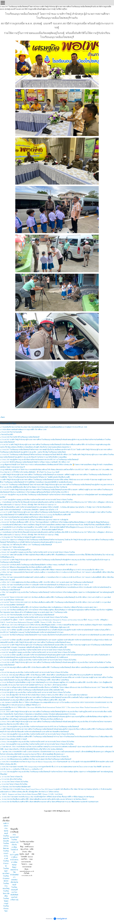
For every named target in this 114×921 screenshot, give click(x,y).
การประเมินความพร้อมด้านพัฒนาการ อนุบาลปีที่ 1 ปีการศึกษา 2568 (23, 429)
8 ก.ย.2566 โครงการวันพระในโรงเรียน (14, 784)
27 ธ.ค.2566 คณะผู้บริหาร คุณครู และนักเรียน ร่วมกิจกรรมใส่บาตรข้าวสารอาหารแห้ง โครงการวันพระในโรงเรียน (38, 660)
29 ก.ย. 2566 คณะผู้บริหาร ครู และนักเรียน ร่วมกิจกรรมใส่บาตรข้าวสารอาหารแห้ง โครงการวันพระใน (35, 756)
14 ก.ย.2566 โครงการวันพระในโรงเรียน (14, 781)
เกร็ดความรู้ (14, 900)
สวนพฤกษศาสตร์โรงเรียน (14, 837)
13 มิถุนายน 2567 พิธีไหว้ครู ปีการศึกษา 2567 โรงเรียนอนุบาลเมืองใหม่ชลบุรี (26, 544)
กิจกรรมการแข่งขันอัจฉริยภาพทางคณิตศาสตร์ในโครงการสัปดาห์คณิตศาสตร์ (27, 517)
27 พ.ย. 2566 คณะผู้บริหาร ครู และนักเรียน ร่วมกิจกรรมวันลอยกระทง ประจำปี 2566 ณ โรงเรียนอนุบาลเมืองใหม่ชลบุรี (40, 726)
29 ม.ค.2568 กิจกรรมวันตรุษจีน (11, 432)
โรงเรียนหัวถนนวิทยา (6, 908)
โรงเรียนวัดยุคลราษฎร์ (6, 901)
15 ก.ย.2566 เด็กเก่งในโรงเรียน (11, 779)
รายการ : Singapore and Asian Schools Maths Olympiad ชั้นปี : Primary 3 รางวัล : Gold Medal (31, 794)
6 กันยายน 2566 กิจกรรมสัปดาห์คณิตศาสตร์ (15, 786)
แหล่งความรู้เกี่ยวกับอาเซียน (14, 844)
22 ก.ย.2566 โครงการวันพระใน (12, 776)
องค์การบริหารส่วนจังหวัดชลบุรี (6, 828)
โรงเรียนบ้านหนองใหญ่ (6, 886)
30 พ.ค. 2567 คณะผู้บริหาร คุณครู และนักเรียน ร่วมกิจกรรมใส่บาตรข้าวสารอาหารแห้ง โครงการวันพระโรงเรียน (38, 552)
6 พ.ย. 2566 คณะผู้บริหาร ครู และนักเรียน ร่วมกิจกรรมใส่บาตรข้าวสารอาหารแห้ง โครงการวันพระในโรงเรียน (37, 744)
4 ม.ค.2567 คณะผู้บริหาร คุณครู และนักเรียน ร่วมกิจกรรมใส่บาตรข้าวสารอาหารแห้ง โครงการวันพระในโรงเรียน (38, 652)
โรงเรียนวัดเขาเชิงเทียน (6, 893)
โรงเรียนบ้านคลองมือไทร (6, 878)
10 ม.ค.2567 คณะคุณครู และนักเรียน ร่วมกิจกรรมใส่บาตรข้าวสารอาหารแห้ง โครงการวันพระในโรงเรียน (36, 650)
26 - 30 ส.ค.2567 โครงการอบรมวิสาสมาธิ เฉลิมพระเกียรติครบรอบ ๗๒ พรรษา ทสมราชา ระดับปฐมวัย (34, 519)
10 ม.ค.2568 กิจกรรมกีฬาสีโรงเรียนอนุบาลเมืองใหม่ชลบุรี (20, 437)
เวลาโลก (14, 892)
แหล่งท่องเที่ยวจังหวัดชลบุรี (14, 882)
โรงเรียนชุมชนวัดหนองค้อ (6, 838)
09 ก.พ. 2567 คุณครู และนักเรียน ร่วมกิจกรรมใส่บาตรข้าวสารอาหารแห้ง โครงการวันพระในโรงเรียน (34, 617)
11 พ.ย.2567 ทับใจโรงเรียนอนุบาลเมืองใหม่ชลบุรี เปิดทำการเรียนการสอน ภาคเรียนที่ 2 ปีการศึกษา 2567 (35, 462)
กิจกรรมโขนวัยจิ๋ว (7, 434)
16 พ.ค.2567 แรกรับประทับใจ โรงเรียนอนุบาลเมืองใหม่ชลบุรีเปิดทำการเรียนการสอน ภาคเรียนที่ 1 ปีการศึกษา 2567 (39, 565)
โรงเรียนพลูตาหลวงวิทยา (6, 871)
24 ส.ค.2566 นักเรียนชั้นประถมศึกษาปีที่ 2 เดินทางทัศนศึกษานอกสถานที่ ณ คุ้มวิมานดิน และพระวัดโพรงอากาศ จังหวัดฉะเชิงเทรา (44, 799)
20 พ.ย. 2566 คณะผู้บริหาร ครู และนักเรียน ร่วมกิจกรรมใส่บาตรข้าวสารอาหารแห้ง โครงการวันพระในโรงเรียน (37, 741)
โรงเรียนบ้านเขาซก (6, 863)
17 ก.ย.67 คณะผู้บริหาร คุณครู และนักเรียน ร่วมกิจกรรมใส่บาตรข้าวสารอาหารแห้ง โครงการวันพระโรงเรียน (37, 499)
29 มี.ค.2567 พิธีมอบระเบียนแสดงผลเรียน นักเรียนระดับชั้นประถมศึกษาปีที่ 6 (26, 567)
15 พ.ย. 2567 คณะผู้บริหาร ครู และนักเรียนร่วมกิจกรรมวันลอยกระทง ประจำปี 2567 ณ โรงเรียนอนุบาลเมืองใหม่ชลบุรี (39, 459)
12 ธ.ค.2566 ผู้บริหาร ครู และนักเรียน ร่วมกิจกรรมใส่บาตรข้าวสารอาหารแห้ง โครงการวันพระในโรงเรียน (36, 692)
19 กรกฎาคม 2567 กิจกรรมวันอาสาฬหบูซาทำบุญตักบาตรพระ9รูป (23, 537)
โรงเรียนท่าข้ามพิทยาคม (6, 846)
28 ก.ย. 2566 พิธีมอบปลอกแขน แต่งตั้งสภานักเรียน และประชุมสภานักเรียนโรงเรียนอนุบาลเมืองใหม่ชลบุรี (36, 759)
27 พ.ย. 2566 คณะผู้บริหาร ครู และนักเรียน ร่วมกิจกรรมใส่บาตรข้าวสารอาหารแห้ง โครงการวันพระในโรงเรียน (37, 734)
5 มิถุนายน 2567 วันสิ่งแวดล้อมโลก (13, 547)
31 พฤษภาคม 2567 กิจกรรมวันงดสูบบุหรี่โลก (16, 549)
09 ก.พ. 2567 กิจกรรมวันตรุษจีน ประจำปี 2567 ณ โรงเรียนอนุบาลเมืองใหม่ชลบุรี (27, 615)
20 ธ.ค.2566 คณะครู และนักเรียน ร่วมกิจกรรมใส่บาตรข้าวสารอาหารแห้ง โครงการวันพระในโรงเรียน (34, 672)
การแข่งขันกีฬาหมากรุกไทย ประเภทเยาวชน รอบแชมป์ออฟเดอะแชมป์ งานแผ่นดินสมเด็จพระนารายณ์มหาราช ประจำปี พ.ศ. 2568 (44, 427)
